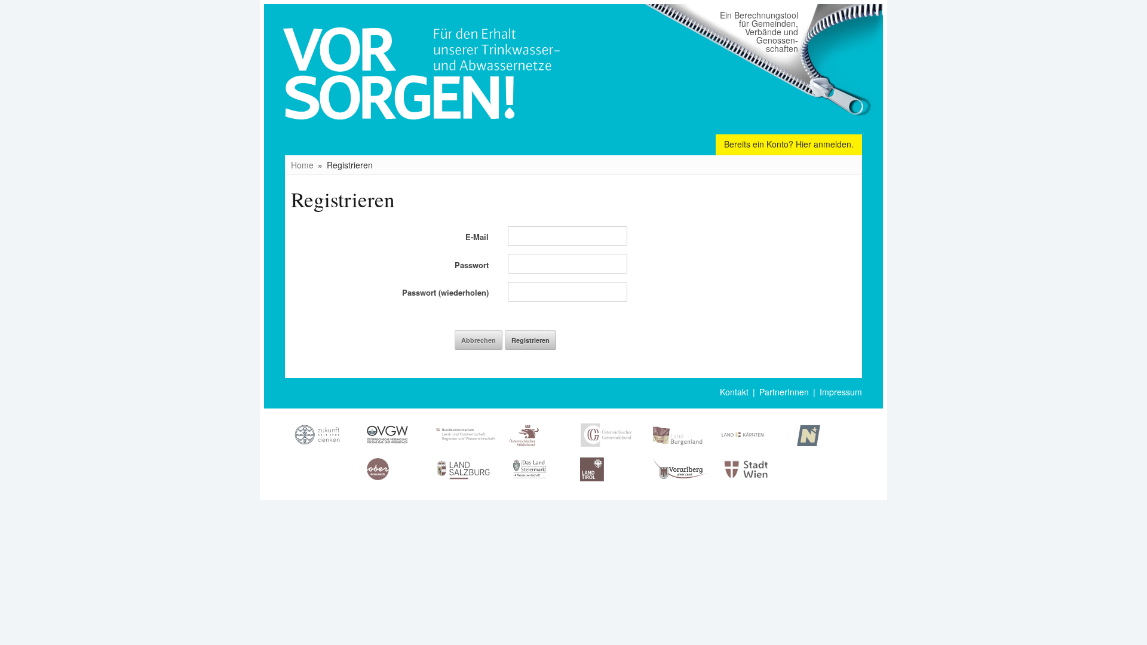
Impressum (841, 392)
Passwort (472, 265)
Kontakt (734, 392)
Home (302, 164)
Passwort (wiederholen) (445, 292)
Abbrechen (478, 340)
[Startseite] (426, 140)
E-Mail (477, 236)
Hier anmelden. (825, 144)
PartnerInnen (784, 392)
